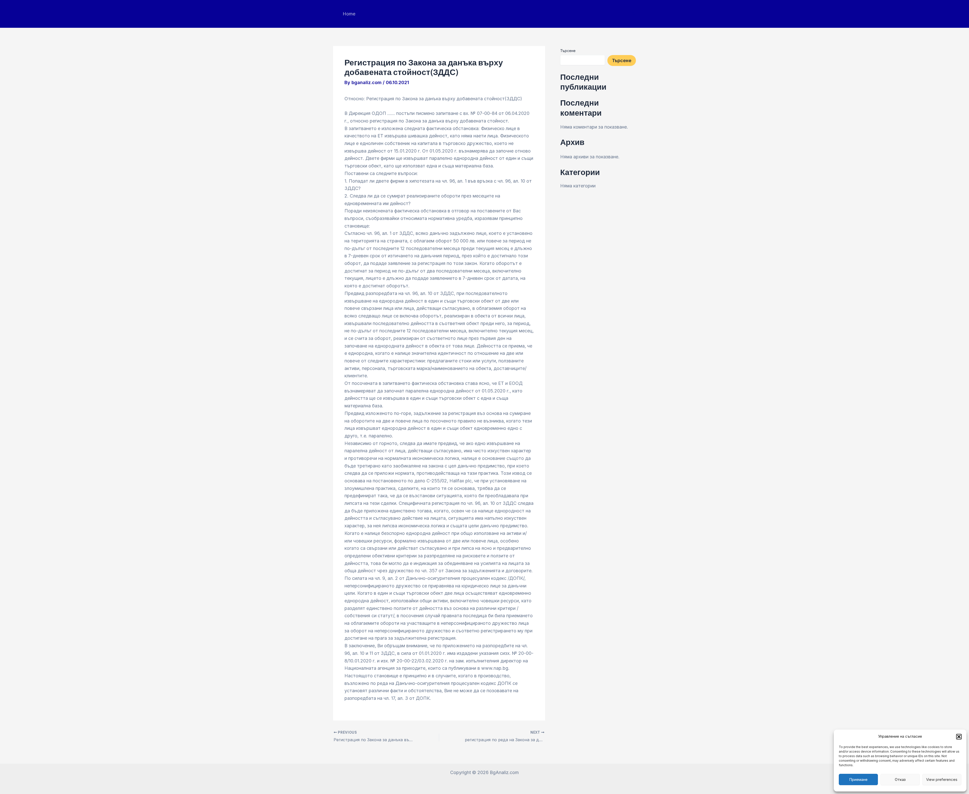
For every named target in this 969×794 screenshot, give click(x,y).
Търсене (568, 50)
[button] (958, 736)
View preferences (941, 779)
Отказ (900, 779)
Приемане (858, 779)
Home (349, 13)
